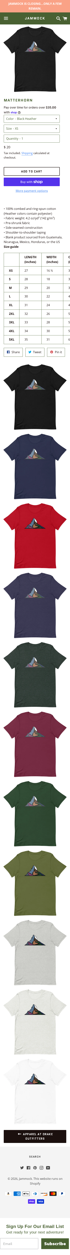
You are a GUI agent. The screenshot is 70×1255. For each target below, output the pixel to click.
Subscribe (55, 1243)
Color (10, 119)
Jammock (35, 18)
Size (9, 129)
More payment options (32, 191)
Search (35, 1157)
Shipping (27, 153)
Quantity (12, 139)
